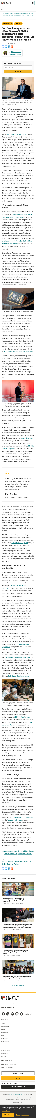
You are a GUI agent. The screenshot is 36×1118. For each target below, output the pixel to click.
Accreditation (8, 1097)
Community (18, 23)
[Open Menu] (33, 3)
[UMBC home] (6, 3)
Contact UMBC (5, 1053)
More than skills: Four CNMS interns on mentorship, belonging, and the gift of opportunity (14, 899)
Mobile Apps (4, 1032)
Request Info (18, 1073)
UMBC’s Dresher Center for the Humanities (18, 352)
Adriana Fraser (16, 52)
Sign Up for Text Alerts (7, 1067)
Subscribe (18, 71)
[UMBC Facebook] (3, 1014)
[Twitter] (6, 47)
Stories (3, 1035)
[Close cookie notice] (34, 1107)
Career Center (5, 1026)
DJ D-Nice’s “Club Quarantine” (23, 817)
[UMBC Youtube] (17, 1014)
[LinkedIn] (9, 47)
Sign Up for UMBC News (18, 1086)
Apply (18, 1078)
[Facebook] (3, 47)
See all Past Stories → (18, 985)
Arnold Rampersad (27, 438)
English (4, 864)
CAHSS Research (13, 861)
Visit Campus (4, 1038)
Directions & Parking (7, 1007)
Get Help (3, 1056)
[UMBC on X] (8, 1014)
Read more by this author (14, 54)
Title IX (18, 1099)
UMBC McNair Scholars (22, 717)
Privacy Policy (6, 1111)
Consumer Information (18, 1102)
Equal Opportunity (18, 1097)
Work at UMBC (5, 1041)
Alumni (3, 1023)
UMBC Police (4, 1064)
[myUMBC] (28, 1014)
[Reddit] (12, 47)
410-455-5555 (12, 1064)
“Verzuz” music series (14, 820)
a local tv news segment (19, 543)
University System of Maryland (16, 1094)
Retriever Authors (13, 864)
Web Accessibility (26, 1099)
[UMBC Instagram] (12, 1014)
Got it (7, 1115)
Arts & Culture (7, 23)
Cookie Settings (10, 1099)
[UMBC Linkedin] (21, 1014)
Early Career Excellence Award (18, 676)
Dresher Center (25, 861)
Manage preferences (22, 1115)
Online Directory (5, 1050)
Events (3, 1029)
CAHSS (4, 861)
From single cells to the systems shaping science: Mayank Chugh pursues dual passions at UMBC (18, 951)
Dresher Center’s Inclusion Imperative (17, 657)
